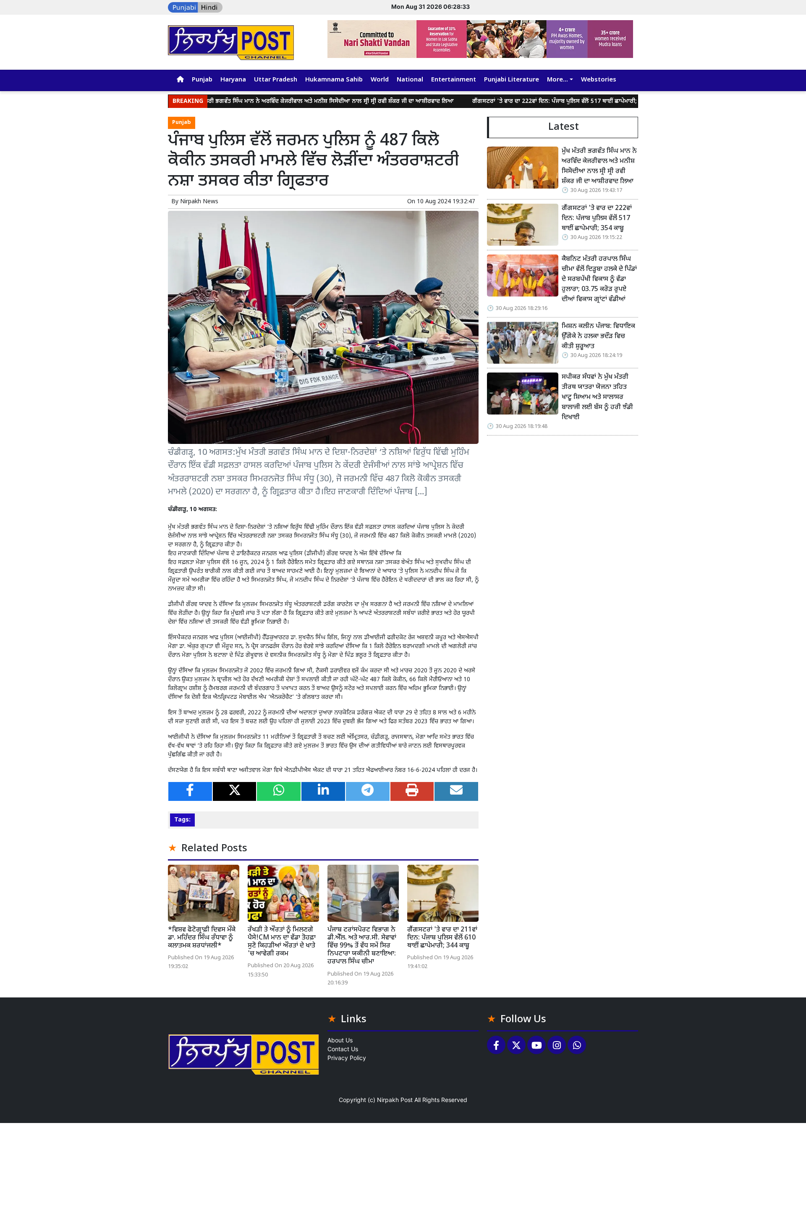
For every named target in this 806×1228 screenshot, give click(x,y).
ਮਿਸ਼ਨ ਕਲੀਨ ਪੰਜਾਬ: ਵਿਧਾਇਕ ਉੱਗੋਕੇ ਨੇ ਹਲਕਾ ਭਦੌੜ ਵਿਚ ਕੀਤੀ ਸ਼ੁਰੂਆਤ (598, 336)
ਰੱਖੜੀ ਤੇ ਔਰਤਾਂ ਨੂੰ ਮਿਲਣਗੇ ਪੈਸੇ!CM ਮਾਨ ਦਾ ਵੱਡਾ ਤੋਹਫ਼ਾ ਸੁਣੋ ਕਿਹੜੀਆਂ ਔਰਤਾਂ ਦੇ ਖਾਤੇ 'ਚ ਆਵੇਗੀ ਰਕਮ (282, 942)
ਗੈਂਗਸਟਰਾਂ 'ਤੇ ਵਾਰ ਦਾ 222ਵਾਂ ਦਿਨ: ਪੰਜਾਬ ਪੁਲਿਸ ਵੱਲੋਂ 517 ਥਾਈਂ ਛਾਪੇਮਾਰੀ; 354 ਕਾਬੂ (526, 101)
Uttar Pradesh (275, 80)
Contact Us (342, 1048)
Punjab (202, 80)
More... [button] (557, 80)
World (380, 80)
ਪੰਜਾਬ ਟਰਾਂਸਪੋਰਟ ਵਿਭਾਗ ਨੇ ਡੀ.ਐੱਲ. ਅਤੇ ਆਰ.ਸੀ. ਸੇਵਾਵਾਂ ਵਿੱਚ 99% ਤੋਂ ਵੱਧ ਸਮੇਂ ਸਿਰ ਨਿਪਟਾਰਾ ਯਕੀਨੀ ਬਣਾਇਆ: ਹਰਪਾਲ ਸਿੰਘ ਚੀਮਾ (361, 946)
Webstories (598, 80)
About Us (340, 1040)
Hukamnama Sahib (334, 80)
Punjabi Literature (511, 80)
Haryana (233, 80)
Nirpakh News (199, 202)
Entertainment (453, 80)
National (410, 80)
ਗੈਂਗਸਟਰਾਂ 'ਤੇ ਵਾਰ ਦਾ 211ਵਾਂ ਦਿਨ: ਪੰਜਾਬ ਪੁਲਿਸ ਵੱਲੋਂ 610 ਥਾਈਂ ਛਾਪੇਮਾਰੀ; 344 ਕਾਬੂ (442, 938)
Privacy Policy (346, 1057)
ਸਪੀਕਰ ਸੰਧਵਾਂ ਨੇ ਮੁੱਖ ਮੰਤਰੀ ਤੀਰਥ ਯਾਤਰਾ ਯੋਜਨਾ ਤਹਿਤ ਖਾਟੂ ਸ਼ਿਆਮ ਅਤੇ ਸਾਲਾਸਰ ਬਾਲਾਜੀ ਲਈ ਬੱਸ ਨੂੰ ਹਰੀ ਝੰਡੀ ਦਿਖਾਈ (597, 397)
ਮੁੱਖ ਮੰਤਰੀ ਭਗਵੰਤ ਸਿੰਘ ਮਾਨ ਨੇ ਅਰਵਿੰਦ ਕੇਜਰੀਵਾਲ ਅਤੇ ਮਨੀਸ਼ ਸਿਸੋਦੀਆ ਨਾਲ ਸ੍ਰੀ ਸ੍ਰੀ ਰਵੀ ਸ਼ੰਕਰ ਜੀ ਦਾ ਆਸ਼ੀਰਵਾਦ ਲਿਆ (284, 101)
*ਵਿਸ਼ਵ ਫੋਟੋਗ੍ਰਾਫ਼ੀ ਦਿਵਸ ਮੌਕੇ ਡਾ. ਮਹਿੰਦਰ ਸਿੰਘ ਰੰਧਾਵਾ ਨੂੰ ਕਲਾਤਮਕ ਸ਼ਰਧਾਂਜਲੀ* (202, 938)
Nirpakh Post (395, 1099)
